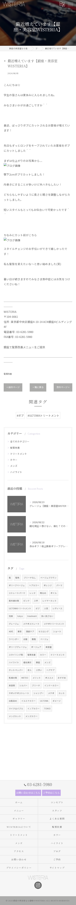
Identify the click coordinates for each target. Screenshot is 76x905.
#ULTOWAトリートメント (43, 415)
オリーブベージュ (17, 585)
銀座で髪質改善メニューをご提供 (24, 347)
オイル (54, 593)
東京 (20, 631)
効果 (11, 616)
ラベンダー (14, 639)
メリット (37, 677)
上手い (39, 670)
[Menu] (70, 4)
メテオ (51, 693)
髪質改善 (8, 373)
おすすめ (62, 677)
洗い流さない (47, 616)
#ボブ (20, 415)
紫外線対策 (14, 600)
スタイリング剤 (16, 654)
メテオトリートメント (54, 623)
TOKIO (47, 708)
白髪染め (13, 700)
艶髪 (34, 639)
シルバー (23, 685)
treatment (32, 616)
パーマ (59, 585)
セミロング (44, 631)
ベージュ (44, 639)
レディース (57, 608)
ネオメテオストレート (19, 693)
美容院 (12, 685)
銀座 (38, 662)
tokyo (20, 616)
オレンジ (48, 585)
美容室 (49, 647)
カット (62, 693)
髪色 (17, 577)
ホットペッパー (16, 670)
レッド (33, 593)
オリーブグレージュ (18, 647)
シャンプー (39, 693)
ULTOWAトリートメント (20, 608)
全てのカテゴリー (19, 441)
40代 (11, 631)
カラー (13, 459)
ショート (57, 631)
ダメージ (57, 700)
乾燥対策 (13, 677)
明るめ (43, 593)
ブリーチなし (30, 577)
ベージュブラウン (48, 577)
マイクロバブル (16, 708)
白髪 (25, 639)
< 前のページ (13, 387)
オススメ (49, 677)
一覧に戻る (38, 387)
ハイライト (16, 472)
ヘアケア (50, 670)
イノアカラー (33, 708)
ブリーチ (36, 685)
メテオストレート (31, 623)
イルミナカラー (28, 700)
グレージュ (14, 623)
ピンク (26, 600)
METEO (24, 677)
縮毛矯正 (27, 662)
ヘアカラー (34, 585)
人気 (46, 608)
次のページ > (63, 387)
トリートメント (18, 453)
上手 (36, 600)
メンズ (13, 466)
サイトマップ (57, 867)
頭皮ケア (30, 631)
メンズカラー (31, 716)
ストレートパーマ (17, 593)
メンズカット (15, 716)
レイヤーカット (49, 600)
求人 (29, 670)
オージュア (36, 647)
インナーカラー (51, 685)
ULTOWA (44, 700)
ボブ (38, 608)
